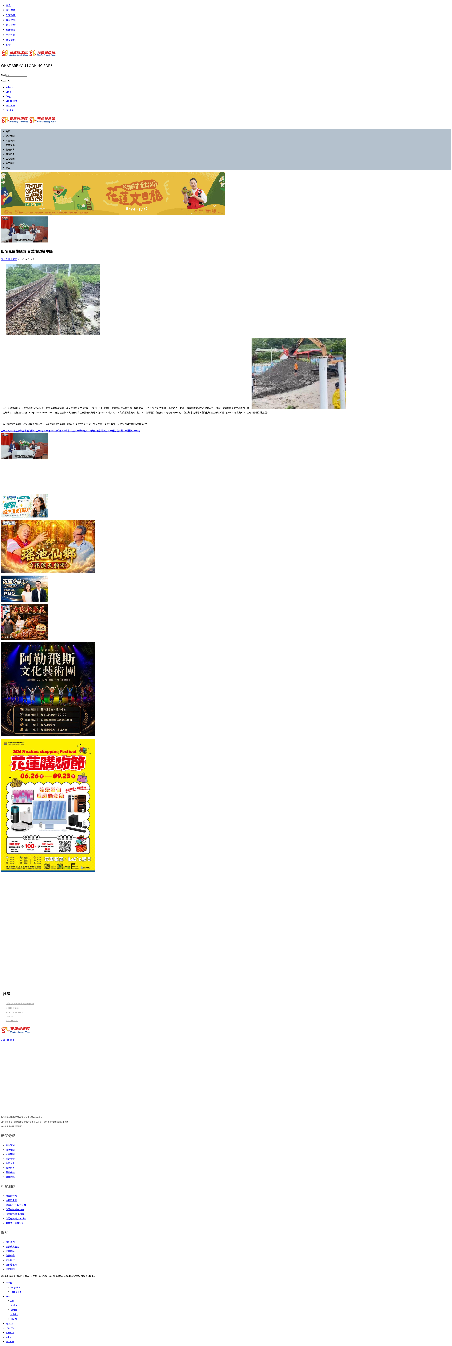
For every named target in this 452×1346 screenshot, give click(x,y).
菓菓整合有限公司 (15, 1223)
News (8, 1296)
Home (9, 1282)
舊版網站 (10, 1145)
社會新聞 (11, 15)
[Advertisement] (71, 477)
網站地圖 (10, 1269)
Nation (9, 109)
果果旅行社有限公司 (16, 1204)
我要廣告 (10, 1255)
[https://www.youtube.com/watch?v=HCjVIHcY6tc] (24, 241)
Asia (12, 1300)
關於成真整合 (12, 1246)
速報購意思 (11, 1200)
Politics (14, 1314)
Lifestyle (10, 1328)
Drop (8, 91)
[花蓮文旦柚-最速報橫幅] (113, 214)
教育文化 (11, 20)
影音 (8, 45)
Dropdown (11, 100)
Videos (9, 87)
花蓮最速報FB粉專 (15, 1209)
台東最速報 (11, 1195)
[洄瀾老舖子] (24, 640)
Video (9, 1337)
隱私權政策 (11, 1264)
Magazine (15, 1287)
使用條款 (10, 1260)
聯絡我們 (10, 1242)
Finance (10, 1332)
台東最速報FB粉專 (15, 1214)
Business (15, 1305)
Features (10, 105)
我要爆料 (10, 1251)
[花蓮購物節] (48, 872)
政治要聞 (11, 10)
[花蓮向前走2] (24, 602)
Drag (8, 96)
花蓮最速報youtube (16, 1218)
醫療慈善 (11, 30)
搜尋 (3, 75)
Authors (10, 1341)
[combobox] (16, 75)
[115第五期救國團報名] (24, 517)
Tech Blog (15, 1291)
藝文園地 (11, 40)
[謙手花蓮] (48, 573)
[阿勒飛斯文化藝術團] (48, 736)
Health (14, 1318)
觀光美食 (11, 25)
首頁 (8, 5)
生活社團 (11, 35)
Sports (9, 1323)
